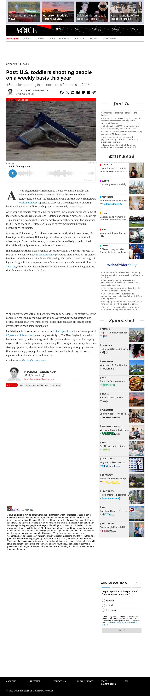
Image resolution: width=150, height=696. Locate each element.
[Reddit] (78, 93)
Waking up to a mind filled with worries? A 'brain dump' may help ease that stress (121, 302)
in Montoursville (45, 254)
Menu (10, 30)
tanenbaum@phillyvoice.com (39, 378)
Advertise (35, 681)
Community (108, 475)
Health (78, 29)
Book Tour (107, 345)
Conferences (108, 458)
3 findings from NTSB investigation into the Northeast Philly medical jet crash (120, 127)
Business (94, 38)
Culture (96, 29)
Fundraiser (107, 410)
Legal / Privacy (85, 681)
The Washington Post (33, 360)
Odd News (64, 38)
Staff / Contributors (108, 682)
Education (80, 38)
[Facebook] (61, 93)
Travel (105, 377)
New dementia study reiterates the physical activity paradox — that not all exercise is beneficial (119, 139)
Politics (27, 38)
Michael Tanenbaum (35, 90)
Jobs (104, 229)
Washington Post (27, 202)
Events (115, 29)
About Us (11, 681)
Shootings (23, 99)
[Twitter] (67, 93)
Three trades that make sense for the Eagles (119, 113)
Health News (108, 491)
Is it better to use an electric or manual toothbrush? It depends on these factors (120, 308)
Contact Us (60, 681)
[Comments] (83, 93)
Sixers (105, 245)
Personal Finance (111, 426)
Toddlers (56, 385)
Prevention (108, 197)
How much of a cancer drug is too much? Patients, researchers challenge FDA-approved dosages (121, 120)
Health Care (108, 523)
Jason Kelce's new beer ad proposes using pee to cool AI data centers (121, 132)
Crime (52, 38)
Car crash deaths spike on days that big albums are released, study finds (120, 289)
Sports (134, 29)
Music (105, 213)
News (59, 29)
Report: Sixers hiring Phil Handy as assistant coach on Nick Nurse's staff (118, 146)
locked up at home (63, 331)
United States (43, 385)
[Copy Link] (94, 93)
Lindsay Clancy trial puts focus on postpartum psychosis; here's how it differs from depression (121, 296)
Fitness (106, 329)
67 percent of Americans (20, 335)
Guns (13, 99)
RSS (126, 681)
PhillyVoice (26, 30)
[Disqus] (51, 465)
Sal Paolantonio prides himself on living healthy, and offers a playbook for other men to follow (122, 275)
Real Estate (107, 361)
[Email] (88, 93)
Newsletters (110, 38)
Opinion (40, 38)
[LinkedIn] (72, 93)
